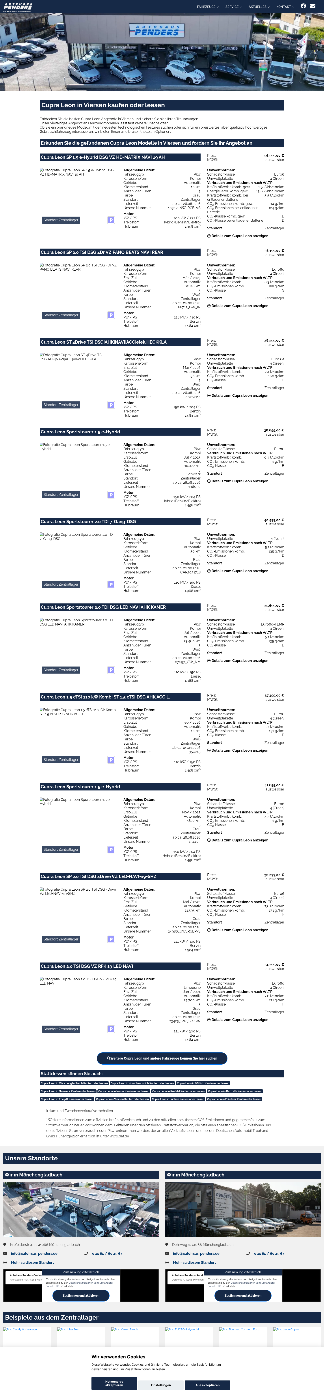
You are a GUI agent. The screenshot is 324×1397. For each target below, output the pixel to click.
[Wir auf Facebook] (303, 6)
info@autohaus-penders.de (34, 1253)
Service (232, 7)
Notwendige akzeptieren (114, 1383)
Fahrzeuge (206, 7)
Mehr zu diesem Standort (32, 1262)
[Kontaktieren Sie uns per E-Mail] (312, 6)
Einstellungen (161, 1385)
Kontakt (283, 7)
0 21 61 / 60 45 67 (107, 1253)
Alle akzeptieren (208, 1385)
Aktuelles (257, 7)
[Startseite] (17, 7)
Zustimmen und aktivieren (81, 1295)
